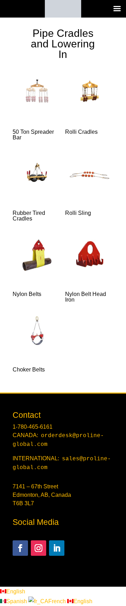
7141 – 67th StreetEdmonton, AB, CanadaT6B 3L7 (42, 494)
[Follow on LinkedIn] (56, 548)
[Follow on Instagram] (38, 548)
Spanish (17, 601)
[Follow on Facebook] (20, 548)
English (15, 591)
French (57, 601)
